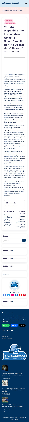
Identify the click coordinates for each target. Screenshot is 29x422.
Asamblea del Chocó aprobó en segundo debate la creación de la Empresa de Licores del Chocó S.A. (13, 406)
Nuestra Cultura (10, 23)
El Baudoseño (11, 203)
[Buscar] (24, 240)
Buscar (6, 236)
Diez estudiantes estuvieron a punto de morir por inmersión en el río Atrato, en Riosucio (13, 390)
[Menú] (26, 3)
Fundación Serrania (7, 338)
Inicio (3, 9)
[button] (11, 206)
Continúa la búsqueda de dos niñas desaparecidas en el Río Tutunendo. (12, 374)
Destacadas (8, 20)
